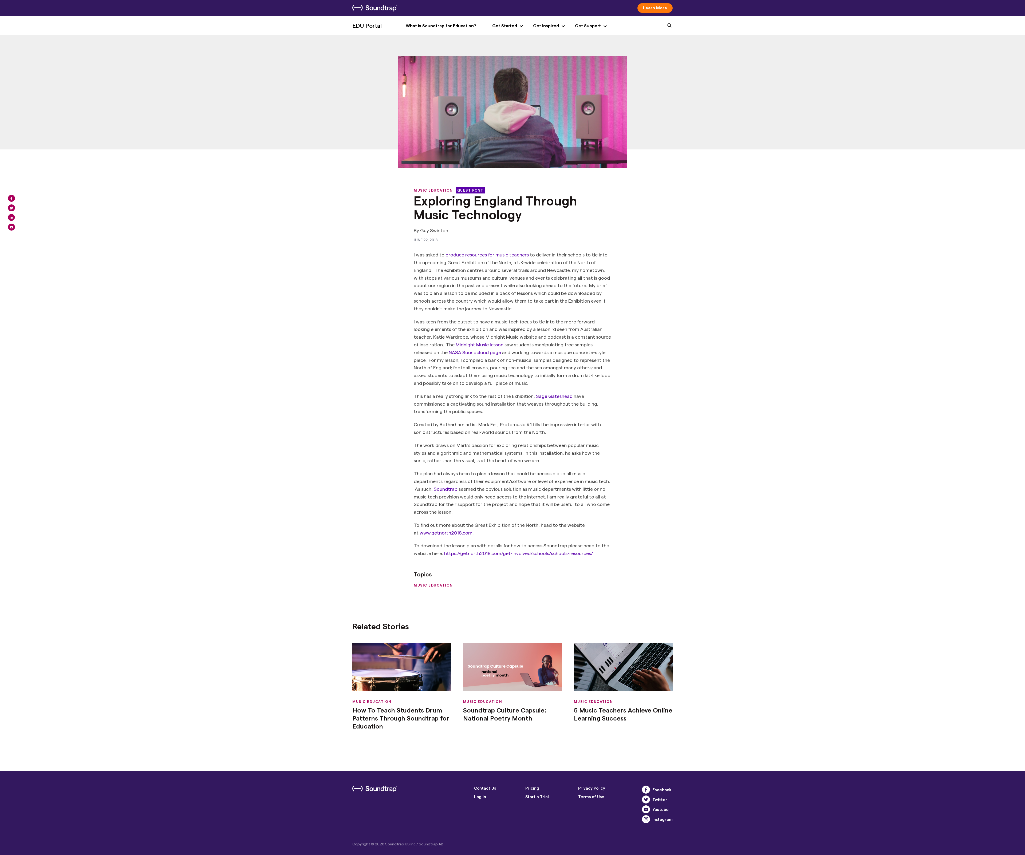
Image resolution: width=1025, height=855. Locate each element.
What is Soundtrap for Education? (441, 25)
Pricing (532, 788)
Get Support (588, 25)
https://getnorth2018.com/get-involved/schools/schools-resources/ (518, 553)
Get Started (504, 25)
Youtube (660, 809)
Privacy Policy (591, 788)
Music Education (433, 190)
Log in (480, 796)
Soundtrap (446, 489)
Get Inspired (546, 25)
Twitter (659, 799)
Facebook (662, 789)
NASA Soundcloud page (475, 352)
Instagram (662, 819)
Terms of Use (591, 796)
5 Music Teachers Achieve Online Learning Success (623, 714)
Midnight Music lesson (479, 344)
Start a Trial (537, 796)
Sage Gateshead (554, 396)
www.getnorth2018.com (446, 532)
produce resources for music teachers (487, 254)
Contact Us (485, 788)
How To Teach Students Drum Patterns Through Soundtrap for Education (400, 718)
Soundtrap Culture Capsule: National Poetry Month (504, 714)
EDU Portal (367, 25)
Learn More (655, 7)
